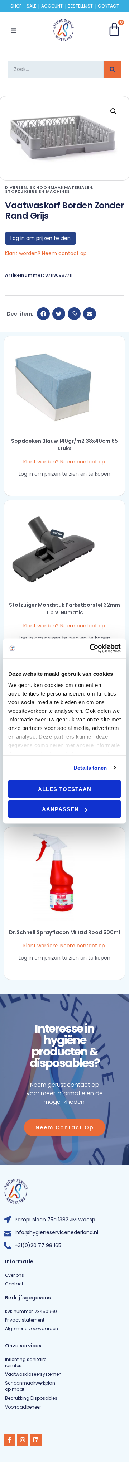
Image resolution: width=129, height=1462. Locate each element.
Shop (16, 6)
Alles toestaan (64, 789)
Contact (108, 6)
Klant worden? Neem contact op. (46, 253)
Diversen (16, 187)
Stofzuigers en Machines (37, 191)
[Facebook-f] (9, 1440)
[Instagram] (22, 1440)
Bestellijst (80, 6)
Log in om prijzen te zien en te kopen (64, 473)
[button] (13, 30)
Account (52, 6)
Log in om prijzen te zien (40, 238)
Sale (31, 6)
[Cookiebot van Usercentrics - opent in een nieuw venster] (91, 648)
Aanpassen (60, 809)
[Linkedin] (36, 1440)
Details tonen (90, 768)
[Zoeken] (112, 69)
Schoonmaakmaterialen (61, 187)
